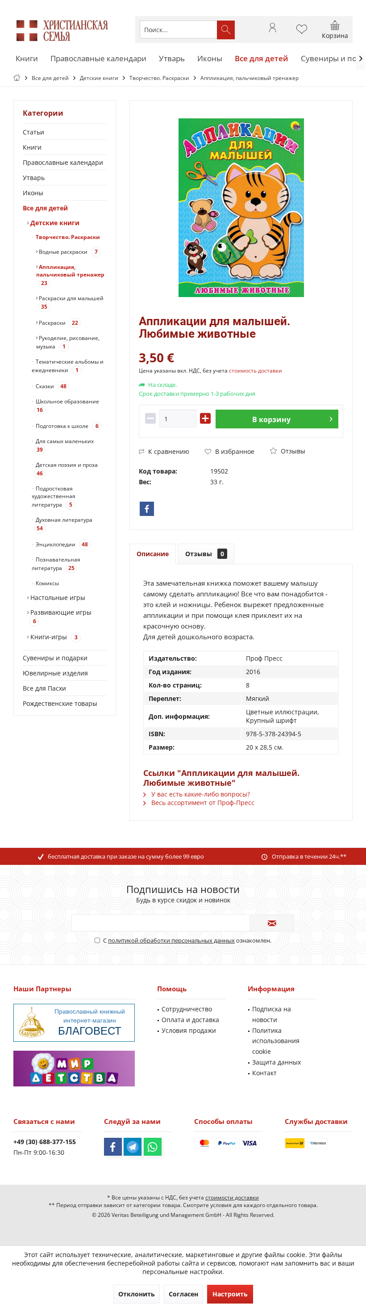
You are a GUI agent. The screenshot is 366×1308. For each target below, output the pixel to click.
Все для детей (45, 208)
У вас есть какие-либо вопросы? (200, 794)
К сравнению (167, 451)
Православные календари (63, 162)
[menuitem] (335, 29)
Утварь (34, 177)
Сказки (50, 386)
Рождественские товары (60, 703)
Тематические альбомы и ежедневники (68, 366)
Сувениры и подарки (55, 658)
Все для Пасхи (44, 688)
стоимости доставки (232, 1197)
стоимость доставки (255, 370)
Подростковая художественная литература (53, 496)
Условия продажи (189, 1030)
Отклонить (136, 1294)
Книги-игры (53, 637)
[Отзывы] (241, 345)
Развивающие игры (60, 616)
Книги (32, 147)
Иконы (33, 193)
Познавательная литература (56, 564)
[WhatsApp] (153, 1147)
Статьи (33, 132)
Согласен (183, 1294)
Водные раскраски (67, 252)
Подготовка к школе (66, 426)
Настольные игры (57, 597)
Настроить (230, 1294)
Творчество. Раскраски (67, 237)
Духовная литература (63, 524)
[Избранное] (301, 33)
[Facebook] (147, 509)
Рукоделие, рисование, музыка (68, 342)
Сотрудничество (187, 1009)
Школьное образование (66, 406)
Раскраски (57, 323)
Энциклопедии (61, 544)
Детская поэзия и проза (66, 469)
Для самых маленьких (64, 445)
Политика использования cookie (275, 1041)
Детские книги (54, 222)
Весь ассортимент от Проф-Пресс (202, 802)
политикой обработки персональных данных (171, 940)
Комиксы (46, 583)
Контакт (264, 1073)
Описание (153, 553)
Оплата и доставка (190, 1019)
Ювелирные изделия (55, 673)
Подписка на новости (271, 1014)
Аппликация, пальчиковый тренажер (70, 275)
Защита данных (276, 1062)
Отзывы (292, 451)
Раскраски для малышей (70, 302)
